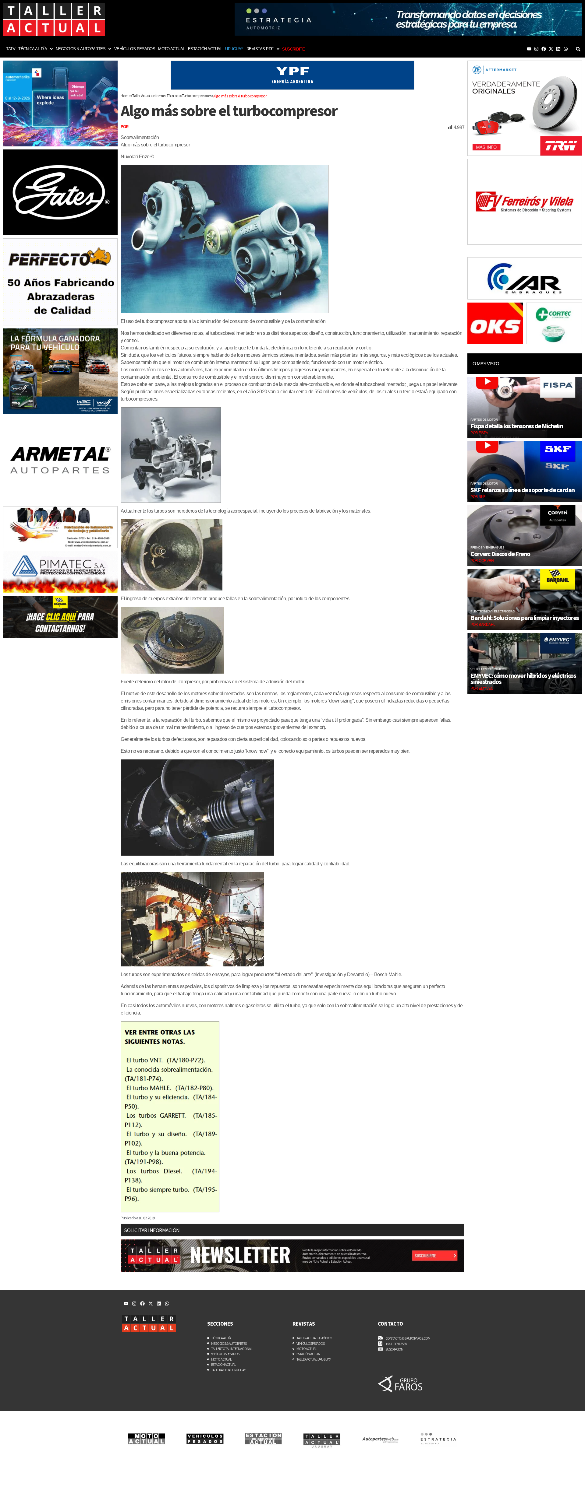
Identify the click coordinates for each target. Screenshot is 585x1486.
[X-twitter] (551, 49)
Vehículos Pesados (134, 49)
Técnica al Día (32, 49)
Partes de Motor (484, 419)
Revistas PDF (260, 49)
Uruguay (234, 49)
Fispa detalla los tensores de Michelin (516, 426)
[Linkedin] (558, 49)
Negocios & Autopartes (81, 49)
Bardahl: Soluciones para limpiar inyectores (524, 618)
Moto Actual (171, 49)
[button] (35, 49)
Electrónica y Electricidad (492, 611)
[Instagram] (536, 49)
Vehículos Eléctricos (488, 669)
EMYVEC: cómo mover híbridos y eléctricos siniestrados (523, 678)
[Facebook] (544, 49)
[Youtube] (529, 49)
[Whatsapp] (566, 49)
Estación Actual (205, 49)
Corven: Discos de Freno (500, 554)
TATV (10, 49)
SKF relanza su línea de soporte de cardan (522, 490)
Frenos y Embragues (487, 547)
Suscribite (293, 49)
